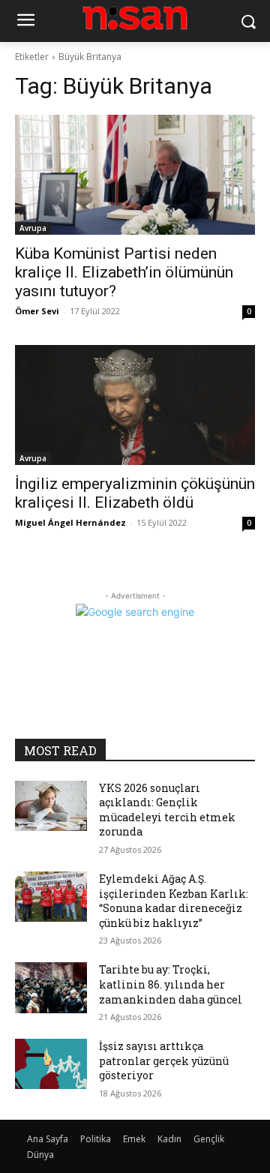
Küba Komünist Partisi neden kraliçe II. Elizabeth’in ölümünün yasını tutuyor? (124, 272)
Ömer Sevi (37, 310)
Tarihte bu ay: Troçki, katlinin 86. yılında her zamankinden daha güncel (170, 984)
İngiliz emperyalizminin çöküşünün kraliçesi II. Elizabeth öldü (135, 493)
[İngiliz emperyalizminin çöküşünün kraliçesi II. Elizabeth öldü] (135, 405)
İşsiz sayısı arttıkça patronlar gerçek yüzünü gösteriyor (164, 1060)
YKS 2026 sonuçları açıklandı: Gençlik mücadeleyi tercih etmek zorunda (167, 810)
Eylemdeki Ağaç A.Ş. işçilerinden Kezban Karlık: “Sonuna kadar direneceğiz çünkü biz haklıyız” (173, 901)
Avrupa (33, 228)
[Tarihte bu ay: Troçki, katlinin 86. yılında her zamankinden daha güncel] (51, 987)
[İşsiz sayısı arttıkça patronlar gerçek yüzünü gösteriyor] (51, 1064)
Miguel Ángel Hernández (70, 522)
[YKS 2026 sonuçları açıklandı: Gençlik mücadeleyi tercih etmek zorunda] (51, 806)
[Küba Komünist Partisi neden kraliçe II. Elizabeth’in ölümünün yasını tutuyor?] (135, 175)
